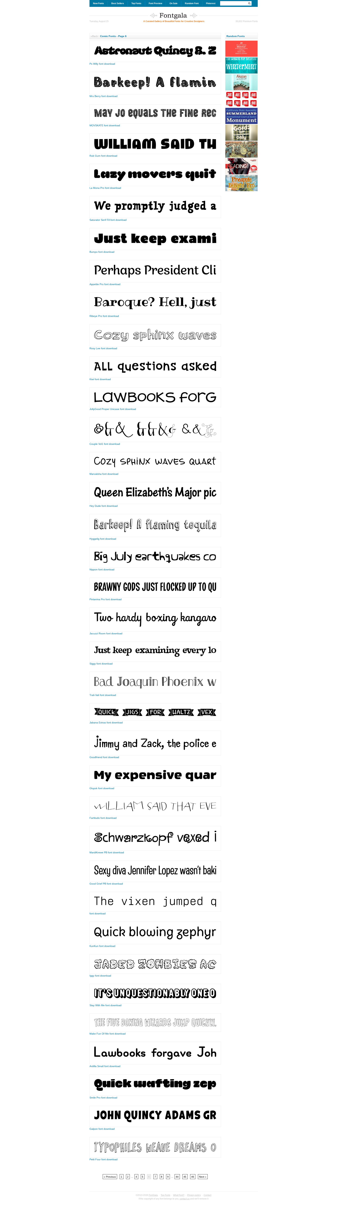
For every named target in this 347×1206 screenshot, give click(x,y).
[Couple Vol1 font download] (155, 441)
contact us (185, 1199)
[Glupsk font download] (155, 785)
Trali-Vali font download (102, 695)
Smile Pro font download (103, 1097)
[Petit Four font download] (155, 1156)
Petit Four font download (103, 1159)
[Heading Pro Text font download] (241, 174)
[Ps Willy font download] (155, 61)
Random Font (192, 3)
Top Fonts (136, 3)
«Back (94, 36)
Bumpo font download (101, 251)
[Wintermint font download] (241, 73)
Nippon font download (101, 569)
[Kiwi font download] (155, 376)
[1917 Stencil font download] (241, 157)
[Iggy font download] (155, 972)
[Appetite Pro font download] (155, 281)
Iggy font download (100, 975)
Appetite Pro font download (104, 284)
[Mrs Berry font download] (155, 93)
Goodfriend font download (104, 757)
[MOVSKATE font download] (155, 122)
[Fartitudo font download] (155, 815)
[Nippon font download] (155, 566)
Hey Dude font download (103, 505)
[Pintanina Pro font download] (155, 596)
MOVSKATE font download (104, 125)
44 (177, 1176)
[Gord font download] (241, 140)
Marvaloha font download (103, 473)
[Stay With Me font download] (155, 1002)
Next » (202, 1176)
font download (97, 913)
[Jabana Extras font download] (155, 719)
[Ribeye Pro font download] (155, 313)
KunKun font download (102, 946)
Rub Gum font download (103, 155)
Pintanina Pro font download (105, 599)
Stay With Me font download (105, 1005)
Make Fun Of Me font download (107, 1033)
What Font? (178, 1195)
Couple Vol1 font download (104, 443)
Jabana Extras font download (106, 722)
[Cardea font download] (241, 123)
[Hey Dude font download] (155, 503)
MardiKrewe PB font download (106, 852)
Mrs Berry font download (103, 96)
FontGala (153, 1195)
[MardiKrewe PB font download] (155, 849)
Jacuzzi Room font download (105, 633)
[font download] (155, 910)
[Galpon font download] (155, 1126)
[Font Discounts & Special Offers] (241, 106)
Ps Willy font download (102, 63)
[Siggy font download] (155, 660)
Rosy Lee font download (103, 348)
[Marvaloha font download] (155, 471)
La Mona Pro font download (105, 187)
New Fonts (98, 3)
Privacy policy (194, 1195)
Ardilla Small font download (104, 1066)
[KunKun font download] (155, 943)
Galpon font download (102, 1128)
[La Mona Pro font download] (155, 185)
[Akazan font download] (241, 90)
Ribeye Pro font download (104, 316)
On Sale (173, 3)
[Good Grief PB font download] (155, 881)
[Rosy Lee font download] (155, 345)
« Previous (110, 1176)
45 (184, 1176)
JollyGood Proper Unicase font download (112, 409)
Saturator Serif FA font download (108, 219)
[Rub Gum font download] (155, 153)
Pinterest (210, 3)
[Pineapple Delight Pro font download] (241, 190)
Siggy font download (101, 663)
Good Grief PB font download (106, 883)
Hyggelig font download (102, 538)
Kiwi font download (100, 379)
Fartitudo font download (103, 817)
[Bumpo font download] (155, 249)
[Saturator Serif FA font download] (155, 217)
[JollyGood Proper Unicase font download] (155, 406)
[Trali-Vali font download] (155, 692)
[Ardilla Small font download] (155, 1063)
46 (192, 1176)
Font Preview (155, 3)
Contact (207, 1195)
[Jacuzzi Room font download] (155, 630)
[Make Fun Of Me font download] (155, 1030)
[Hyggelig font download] (155, 536)
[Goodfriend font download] (155, 754)
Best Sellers (117, 3)
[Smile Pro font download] (155, 1094)
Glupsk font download (101, 788)
